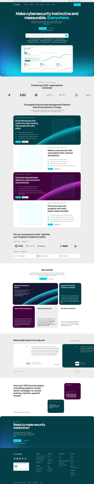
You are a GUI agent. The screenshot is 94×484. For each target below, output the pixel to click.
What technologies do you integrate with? (46, 40)
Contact (71, 465)
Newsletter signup (73, 467)
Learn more (24, 141)
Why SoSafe (72, 472)
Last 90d (27, 50)
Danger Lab (49, 463)
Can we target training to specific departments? (60, 40)
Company (48, 4)
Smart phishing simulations (40, 457)
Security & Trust (61, 463)
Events (71, 463)
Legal (60, 466)
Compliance (23, 251)
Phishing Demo (50, 470)
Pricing (37, 4)
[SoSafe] (16, 5)
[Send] (66, 35)
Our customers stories (75, 340)
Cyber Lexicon (50, 459)
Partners (53, 4)
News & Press (72, 461)
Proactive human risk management (39, 462)
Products (25, 4)
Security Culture (38, 469)
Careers (71, 457)
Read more (56, 364)
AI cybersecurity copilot (40, 459)
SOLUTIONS (38, 465)
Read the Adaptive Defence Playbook (21, 412)
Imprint (29, 482)
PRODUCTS (38, 453)
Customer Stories (73, 474)
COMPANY (72, 453)
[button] (76, 371)
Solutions (31, 4)
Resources (42, 4)
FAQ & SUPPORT (61, 453)
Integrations (24, 241)
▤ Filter (71, 50)
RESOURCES (50, 453)
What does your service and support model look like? (59, 42)
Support (60, 457)
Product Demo (50, 468)
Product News (50, 461)
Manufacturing (38, 471)
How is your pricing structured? (45, 42)
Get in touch (51, 28)
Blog (48, 457)
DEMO (49, 466)
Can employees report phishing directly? (33, 42)
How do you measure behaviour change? (32, 40)
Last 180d (30, 50)
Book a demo (77, 4)
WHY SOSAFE (72, 470)
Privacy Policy (35, 482)
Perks (71, 476)
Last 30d (25, 50)
